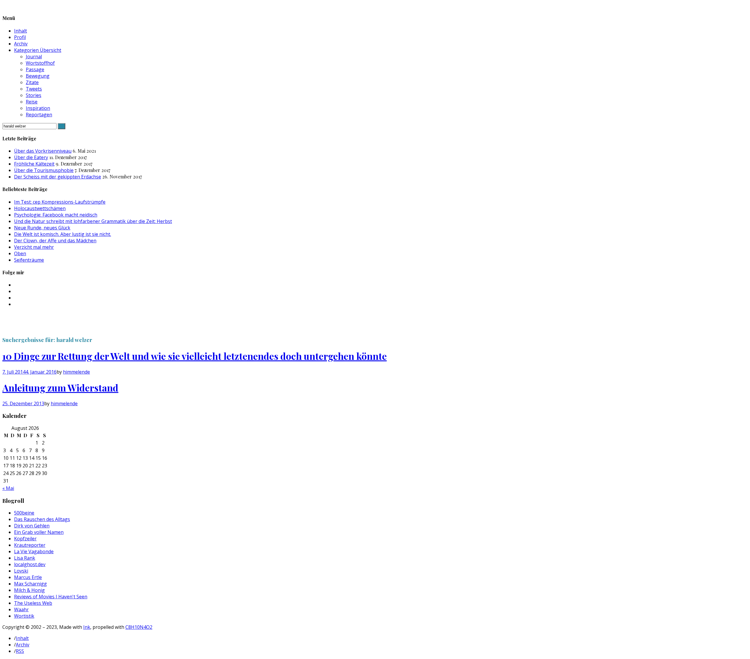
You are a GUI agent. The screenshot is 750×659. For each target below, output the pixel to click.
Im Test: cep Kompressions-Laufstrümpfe (59, 202)
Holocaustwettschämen (40, 208)
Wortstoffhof (40, 63)
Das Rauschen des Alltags (42, 519)
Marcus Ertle (28, 577)
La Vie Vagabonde (34, 551)
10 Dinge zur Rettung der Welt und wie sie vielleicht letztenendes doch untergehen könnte (194, 356)
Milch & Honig (29, 590)
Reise (32, 101)
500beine (24, 513)
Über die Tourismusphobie (44, 170)
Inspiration (38, 108)
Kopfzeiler (25, 538)
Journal (34, 56)
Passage (35, 69)
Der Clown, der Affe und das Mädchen (55, 240)
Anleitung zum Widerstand (60, 387)
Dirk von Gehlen (32, 525)
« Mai (8, 488)
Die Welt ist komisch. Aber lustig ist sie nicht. (62, 234)
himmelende (76, 372)
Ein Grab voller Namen (39, 532)
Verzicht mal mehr (34, 247)
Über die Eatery (31, 157)
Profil (20, 37)
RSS (20, 651)
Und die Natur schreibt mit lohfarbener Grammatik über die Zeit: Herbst (93, 221)
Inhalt (20, 31)
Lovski (21, 571)
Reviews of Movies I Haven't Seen (50, 596)
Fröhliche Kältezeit (34, 164)
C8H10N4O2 (138, 627)
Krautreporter (29, 545)
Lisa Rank (24, 558)
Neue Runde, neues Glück (42, 227)
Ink (86, 627)
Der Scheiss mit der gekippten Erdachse (57, 176)
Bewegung (38, 76)
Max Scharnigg (30, 583)
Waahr (21, 609)
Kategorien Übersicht (37, 50)
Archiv (21, 43)
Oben (20, 253)
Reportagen (39, 114)
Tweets (34, 89)
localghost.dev (29, 564)
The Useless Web (33, 603)
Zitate (32, 82)
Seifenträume (29, 260)
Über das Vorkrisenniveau (42, 151)
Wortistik (24, 616)
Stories (33, 95)
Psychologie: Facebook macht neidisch (55, 215)
